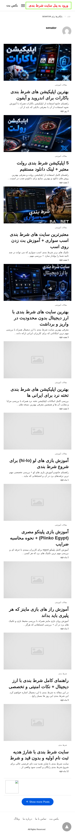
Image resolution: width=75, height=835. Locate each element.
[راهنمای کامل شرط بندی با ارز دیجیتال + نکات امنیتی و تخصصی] (37, 651)
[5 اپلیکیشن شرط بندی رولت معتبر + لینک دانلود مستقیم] (37, 133)
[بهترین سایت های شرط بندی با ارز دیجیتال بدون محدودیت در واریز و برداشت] (37, 282)
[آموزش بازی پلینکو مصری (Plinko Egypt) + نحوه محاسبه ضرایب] (37, 502)
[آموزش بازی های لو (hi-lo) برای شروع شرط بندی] (37, 431)
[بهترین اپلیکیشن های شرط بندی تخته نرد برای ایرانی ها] (37, 359)
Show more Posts (39, 801)
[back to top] (66, 826)
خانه (68, 17)
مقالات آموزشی (61, 85)
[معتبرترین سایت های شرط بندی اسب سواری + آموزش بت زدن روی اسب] (37, 205)
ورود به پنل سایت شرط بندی (48, 5)
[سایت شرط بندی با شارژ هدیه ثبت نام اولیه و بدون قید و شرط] (37, 722)
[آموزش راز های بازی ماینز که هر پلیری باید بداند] (37, 579)
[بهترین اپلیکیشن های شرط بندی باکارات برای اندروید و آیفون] (37, 62)
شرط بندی (62, 674)
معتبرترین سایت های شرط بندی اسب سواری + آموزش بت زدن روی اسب (39, 240)
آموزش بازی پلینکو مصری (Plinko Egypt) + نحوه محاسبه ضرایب (39, 537)
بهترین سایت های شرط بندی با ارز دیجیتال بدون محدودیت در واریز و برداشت (40, 317)
